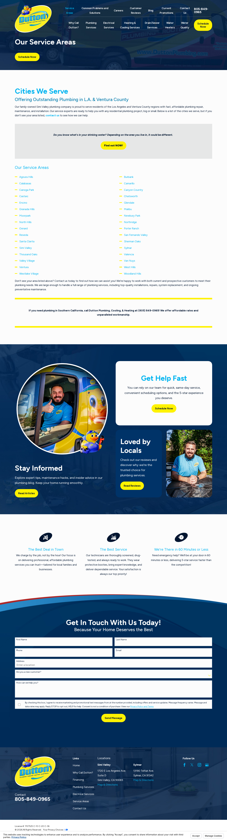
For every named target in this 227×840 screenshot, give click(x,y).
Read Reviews (132, 485)
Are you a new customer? (28, 672)
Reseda (23, 234)
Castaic (23, 196)
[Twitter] (192, 765)
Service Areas (81, 801)
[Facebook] (184, 765)
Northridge (130, 222)
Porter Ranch (131, 228)
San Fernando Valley (136, 234)
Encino (23, 202)
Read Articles (26, 493)
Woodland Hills (132, 273)
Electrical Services (83, 794)
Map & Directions (107, 784)
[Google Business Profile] (207, 765)
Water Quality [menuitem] (185, 25)
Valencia (129, 254)
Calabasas (25, 183)
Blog (150, 10)
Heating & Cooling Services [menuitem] (130, 25)
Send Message (113, 718)
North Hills (25, 222)
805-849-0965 (201, 10)
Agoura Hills (26, 176)
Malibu (128, 209)
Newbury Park (132, 215)
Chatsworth (131, 196)
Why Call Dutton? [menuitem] (74, 25)
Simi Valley (25, 247)
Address (20, 661)
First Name (21, 639)
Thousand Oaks (28, 254)
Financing (78, 779)
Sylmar (128, 247)
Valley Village (27, 260)
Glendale (129, 202)
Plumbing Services (83, 786)
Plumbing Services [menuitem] (91, 25)
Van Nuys (129, 260)
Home (76, 765)
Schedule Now (203, 25)
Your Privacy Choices (53, 829)
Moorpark (25, 215)
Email (118, 650)
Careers (118, 10)
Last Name (121, 639)
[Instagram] (199, 765)
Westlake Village (29, 273)
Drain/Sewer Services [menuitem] (152, 25)
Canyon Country (133, 189)
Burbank (128, 176)
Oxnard (23, 228)
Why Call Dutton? (83, 772)
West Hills (130, 267)
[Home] (35, 19)
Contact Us (79, 808)
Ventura (24, 267)
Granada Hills (27, 209)
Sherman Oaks (132, 241)
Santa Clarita (26, 241)
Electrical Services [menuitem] (108, 25)
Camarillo (129, 183)
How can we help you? (27, 683)
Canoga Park (26, 189)
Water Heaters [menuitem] (170, 25)
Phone (19, 650)
